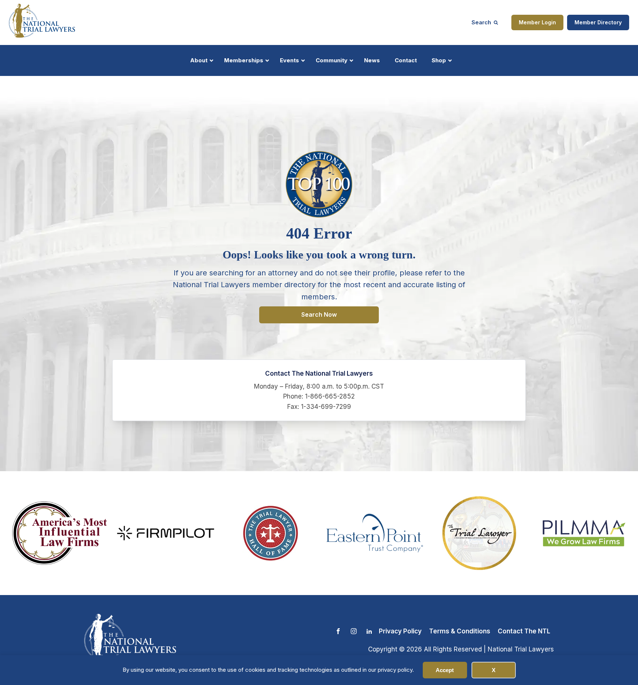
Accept (445, 670)
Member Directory (598, 22)
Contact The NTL (524, 631)
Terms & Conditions (459, 631)
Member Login (537, 22)
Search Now (319, 314)
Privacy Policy (400, 631)
